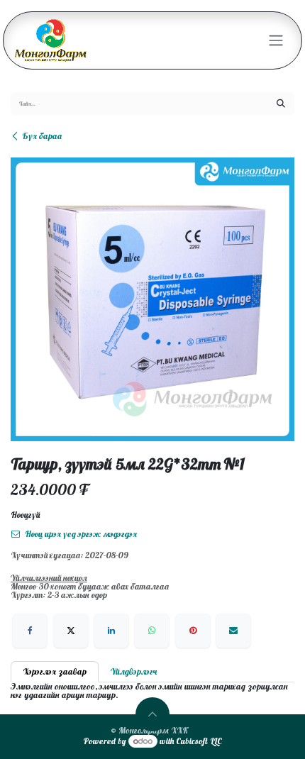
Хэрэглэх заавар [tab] (55, 671)
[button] (152, 714)
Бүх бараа (42, 136)
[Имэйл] (233, 631)
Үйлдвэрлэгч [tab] (134, 671)
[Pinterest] (193, 631)
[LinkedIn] (111, 631)
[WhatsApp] (152, 631)
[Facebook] (30, 631)
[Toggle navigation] (276, 40)
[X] (71, 631)
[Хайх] (280, 103)
